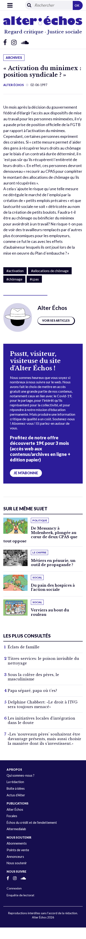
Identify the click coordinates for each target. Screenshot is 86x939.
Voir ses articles (56, 320)
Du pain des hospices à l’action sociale (53, 587)
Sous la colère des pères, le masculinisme (33, 677)
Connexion (14, 888)
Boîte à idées (16, 788)
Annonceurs (15, 856)
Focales (12, 816)
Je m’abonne (26, 473)
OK (77, 5)
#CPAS (34, 279)
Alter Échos (13, 85)
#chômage (14, 279)
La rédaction (15, 782)
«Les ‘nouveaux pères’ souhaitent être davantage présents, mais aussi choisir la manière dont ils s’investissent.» (44, 739)
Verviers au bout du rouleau (50, 612)
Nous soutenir (17, 863)
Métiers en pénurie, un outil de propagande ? (53, 562)
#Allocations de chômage (50, 271)
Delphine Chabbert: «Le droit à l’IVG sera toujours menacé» (43, 704)
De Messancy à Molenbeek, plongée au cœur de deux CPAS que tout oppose (40, 534)
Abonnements (17, 843)
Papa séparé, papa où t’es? (32, 690)
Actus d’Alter (16, 795)
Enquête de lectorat (20, 895)
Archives (14, 58)
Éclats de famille (23, 647)
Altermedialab (16, 829)
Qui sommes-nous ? (20, 775)
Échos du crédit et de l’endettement (32, 822)
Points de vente (18, 850)
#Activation (15, 271)
